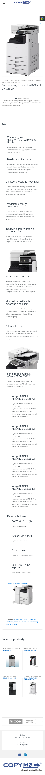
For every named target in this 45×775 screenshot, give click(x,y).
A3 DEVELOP (27, 648)
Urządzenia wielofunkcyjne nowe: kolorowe (17, 13)
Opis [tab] (4, 124)
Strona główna (7, 9)
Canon (11, 81)
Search (42, 3)
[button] (40, 23)
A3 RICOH (6, 648)
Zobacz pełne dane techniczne (17, 584)
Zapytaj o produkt (23, 98)
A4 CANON (27, 676)
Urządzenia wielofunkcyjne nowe (26, 9)
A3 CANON (38, 13)
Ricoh (11, 648)
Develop (34, 648)
